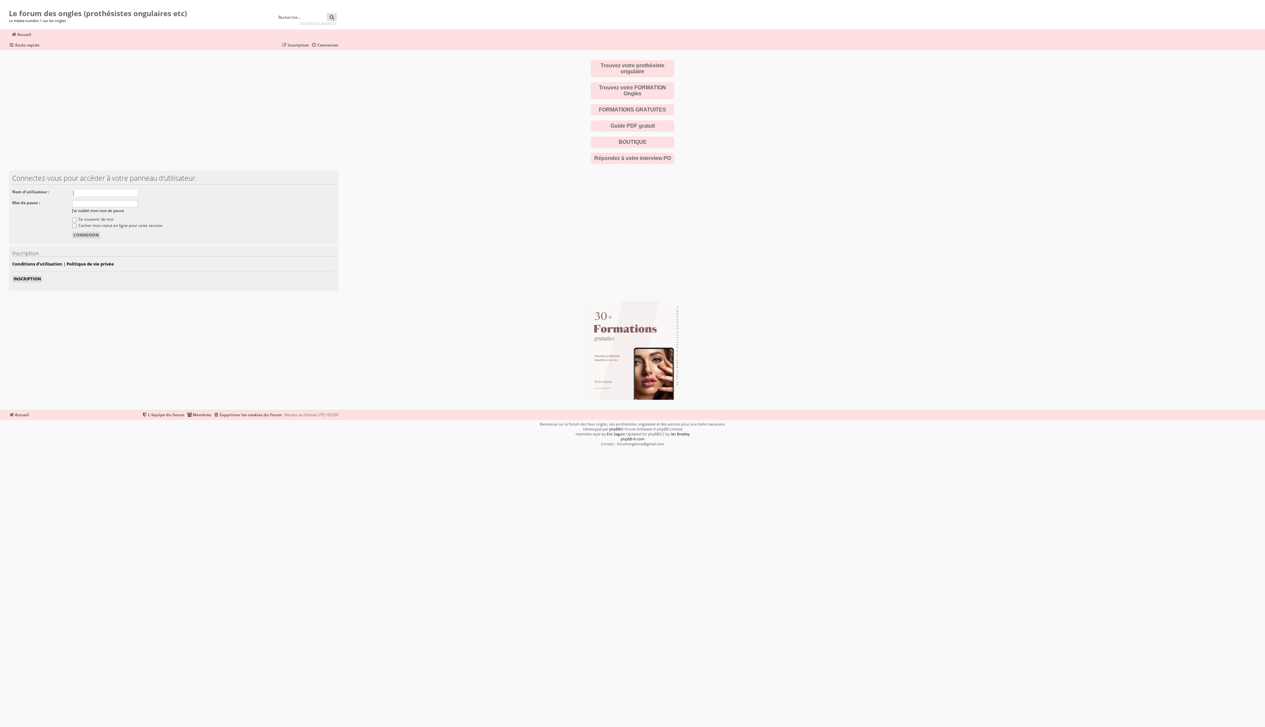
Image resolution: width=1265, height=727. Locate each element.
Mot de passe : (26, 202)
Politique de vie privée (90, 264)
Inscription (27, 279)
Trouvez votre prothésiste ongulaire (632, 68)
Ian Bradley (680, 433)
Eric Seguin (616, 433)
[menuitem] (324, 45)
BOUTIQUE (633, 142)
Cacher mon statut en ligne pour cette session (119, 225)
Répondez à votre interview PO (632, 158)
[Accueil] (11, 5)
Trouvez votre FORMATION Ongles (632, 90)
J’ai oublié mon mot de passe (98, 210)
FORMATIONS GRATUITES (632, 109)
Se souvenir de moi (95, 219)
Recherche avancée (318, 23)
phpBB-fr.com (632, 438)
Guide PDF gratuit (632, 126)
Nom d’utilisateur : (30, 192)
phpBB (615, 429)
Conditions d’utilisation (37, 264)
